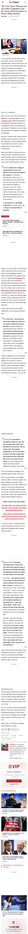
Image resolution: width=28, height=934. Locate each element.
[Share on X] (2, 729)
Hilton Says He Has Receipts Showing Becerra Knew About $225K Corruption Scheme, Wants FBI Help (13, 858)
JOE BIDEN (13, 735)
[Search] (25, 2)
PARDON (20, 735)
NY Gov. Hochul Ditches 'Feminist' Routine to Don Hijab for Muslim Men (13, 914)
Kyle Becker (5, 836)
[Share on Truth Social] (5, 729)
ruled (24, 295)
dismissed (19, 278)
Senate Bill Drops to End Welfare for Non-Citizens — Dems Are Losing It (13, 833)
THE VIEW (13, 737)
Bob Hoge (4, 861)
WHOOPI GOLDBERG (6, 739)
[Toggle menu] (2, 2)
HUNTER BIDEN (5, 735)
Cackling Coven (7, 121)
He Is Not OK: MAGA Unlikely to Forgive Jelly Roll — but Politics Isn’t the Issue (13, 810)
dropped (12, 273)
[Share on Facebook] (8, 729)
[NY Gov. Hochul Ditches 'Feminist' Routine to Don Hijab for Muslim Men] (14, 902)
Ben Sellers (4, 813)
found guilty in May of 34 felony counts (13, 290)
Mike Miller (4, 16)
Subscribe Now (14, 784)
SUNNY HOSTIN (5, 737)
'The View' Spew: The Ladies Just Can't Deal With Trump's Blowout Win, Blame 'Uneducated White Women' (14, 508)
